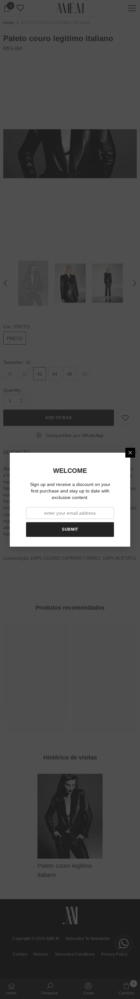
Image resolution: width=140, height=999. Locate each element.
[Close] (130, 453)
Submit (70, 529)
